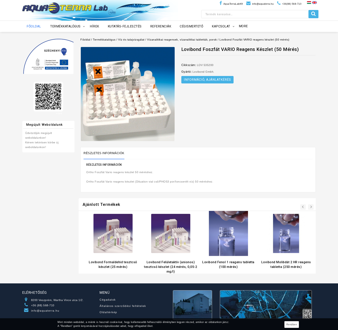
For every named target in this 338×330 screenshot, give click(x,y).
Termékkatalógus (104, 39)
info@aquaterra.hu (45, 310)
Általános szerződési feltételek (123, 305)
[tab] (106, 153)
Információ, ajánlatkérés (207, 79)
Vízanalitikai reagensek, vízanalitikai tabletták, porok (182, 39)
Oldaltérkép (108, 312)
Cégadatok (108, 299)
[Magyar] (309, 2)
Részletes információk (104, 153)
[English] (314, 2)
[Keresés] (313, 14)
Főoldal (85, 39)
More (243, 26)
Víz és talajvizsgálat (131, 39)
